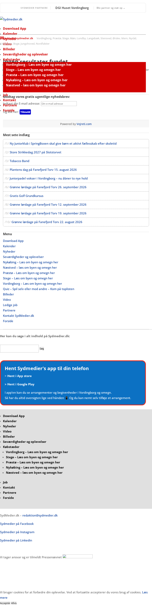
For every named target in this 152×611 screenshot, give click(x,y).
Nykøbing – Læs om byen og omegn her (36, 80)
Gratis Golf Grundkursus (26, 196)
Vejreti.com (84, 124)
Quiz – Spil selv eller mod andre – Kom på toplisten (38, 289)
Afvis (14, 603)
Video (7, 300)
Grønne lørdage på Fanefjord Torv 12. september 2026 (48, 204)
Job (5, 95)
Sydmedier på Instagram (17, 532)
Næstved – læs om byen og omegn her (36, 85)
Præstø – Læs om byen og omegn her (35, 75)
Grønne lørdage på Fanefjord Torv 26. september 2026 (48, 187)
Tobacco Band (19, 161)
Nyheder (9, 251)
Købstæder (11, 59)
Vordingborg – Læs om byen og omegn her (39, 64)
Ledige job (10, 305)
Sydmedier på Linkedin (16, 540)
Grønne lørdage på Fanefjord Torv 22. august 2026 (46, 222)
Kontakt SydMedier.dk (18, 316)
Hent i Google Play (20, 384)
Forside (8, 110)
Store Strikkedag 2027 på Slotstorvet (35, 152)
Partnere (10, 105)
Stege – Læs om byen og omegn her (33, 70)
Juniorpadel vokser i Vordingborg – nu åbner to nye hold (49, 178)
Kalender (10, 34)
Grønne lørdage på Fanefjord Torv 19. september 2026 (48, 213)
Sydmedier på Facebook (17, 524)
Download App (14, 28)
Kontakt (9, 100)
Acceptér (5, 603)
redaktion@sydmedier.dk (40, 515)
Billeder (9, 49)
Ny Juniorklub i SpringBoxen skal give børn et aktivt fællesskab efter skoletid (63, 143)
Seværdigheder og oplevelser (25, 54)
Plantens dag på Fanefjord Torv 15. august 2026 (43, 170)
